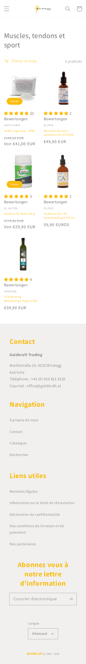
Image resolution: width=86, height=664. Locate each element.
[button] (6, 9)
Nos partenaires (23, 543)
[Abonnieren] (70, 599)
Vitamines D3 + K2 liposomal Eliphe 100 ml (59, 215)
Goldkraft (35, 653)
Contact (16, 431)
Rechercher (19, 454)
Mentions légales (24, 491)
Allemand (39, 633)
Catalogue (18, 443)
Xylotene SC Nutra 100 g (19, 213)
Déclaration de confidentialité (35, 514)
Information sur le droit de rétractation (42, 502)
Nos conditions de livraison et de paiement (37, 529)
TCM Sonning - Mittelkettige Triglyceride (21, 298)
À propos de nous (24, 419)
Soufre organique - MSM (19, 131)
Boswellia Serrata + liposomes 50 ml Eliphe (59, 132)
